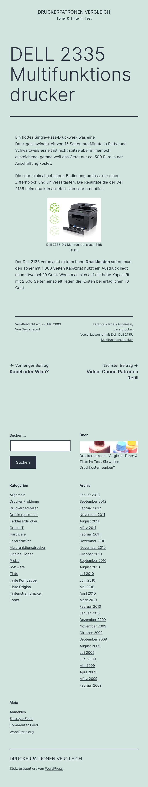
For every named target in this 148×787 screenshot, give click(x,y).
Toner (14, 600)
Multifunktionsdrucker (117, 340)
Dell (114, 334)
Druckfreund (31, 329)
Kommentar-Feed (24, 725)
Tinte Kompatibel (23, 580)
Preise (14, 561)
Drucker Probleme (24, 501)
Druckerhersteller (24, 508)
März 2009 (88, 679)
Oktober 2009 (91, 633)
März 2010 (88, 600)
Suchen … (18, 435)
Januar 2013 (90, 495)
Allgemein (125, 324)
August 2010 (90, 567)
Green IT (17, 528)
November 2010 (93, 547)
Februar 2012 (90, 508)
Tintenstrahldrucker (26, 593)
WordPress (54, 768)
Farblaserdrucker (23, 521)
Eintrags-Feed (21, 719)
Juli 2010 (87, 574)
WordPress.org (22, 732)
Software (17, 567)
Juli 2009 (87, 652)
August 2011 (89, 521)
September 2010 (93, 561)
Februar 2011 (90, 534)
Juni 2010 (87, 580)
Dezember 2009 (93, 620)
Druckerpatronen (24, 515)
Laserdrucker (123, 329)
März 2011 (88, 528)
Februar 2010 (90, 606)
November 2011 (92, 515)
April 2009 (88, 672)
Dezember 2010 (92, 541)
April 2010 (88, 593)
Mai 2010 (87, 587)
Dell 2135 (125, 334)
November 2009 (93, 626)
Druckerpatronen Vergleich (74, 12)
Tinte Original (21, 587)
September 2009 (93, 639)
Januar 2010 (90, 613)
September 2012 (93, 501)
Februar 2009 (91, 685)
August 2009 (90, 646)
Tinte (14, 574)
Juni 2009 (88, 659)
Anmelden (18, 712)
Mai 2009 (87, 666)
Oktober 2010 (91, 554)
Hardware (18, 534)
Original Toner (21, 554)
